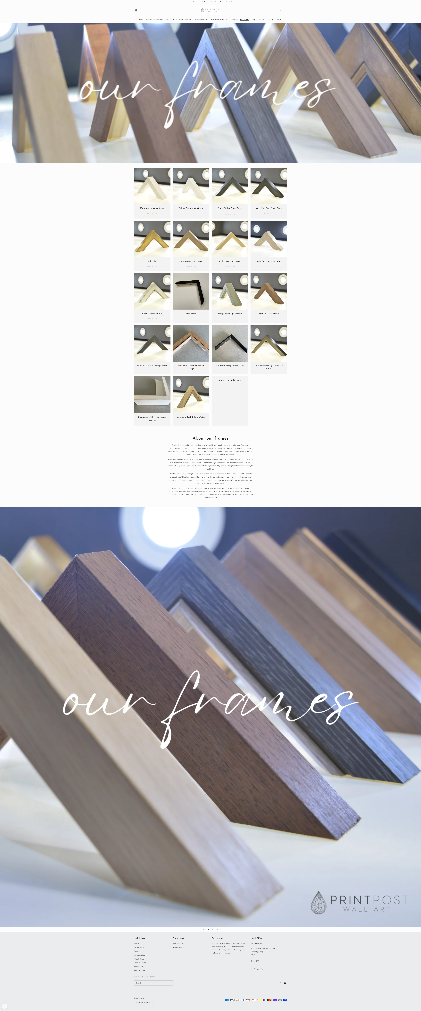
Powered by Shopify (281, 1004)
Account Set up (139, 955)
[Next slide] (217, 929)
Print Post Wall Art (270, 1004)
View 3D (150, 213)
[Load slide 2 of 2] (212, 929)
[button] (136, 10)
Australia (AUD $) (142, 1002)
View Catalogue (139, 970)
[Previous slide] (203, 929)
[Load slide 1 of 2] (208, 929)
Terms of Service (140, 963)
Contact (137, 951)
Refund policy (139, 967)
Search (136, 943)
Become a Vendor (179, 947)
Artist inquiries (178, 943)
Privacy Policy (139, 947)
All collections (139, 959)
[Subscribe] (170, 983)
